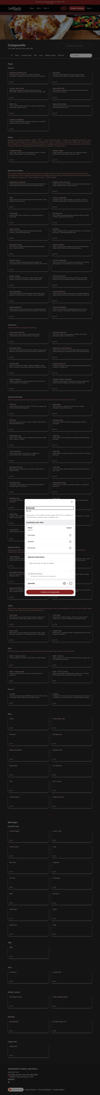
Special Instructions (36, 557)
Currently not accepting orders (50, 592)
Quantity (31, 583)
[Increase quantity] (70, 583)
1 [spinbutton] (67, 583)
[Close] (72, 502)
